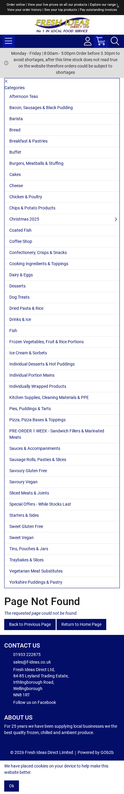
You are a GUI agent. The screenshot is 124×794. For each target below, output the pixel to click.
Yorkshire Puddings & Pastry (35, 582)
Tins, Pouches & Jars (28, 548)
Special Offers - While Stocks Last (40, 504)
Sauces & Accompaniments (34, 448)
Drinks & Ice (20, 319)
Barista (16, 118)
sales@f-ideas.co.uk (32, 662)
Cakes (15, 174)
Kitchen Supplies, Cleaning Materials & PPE (49, 397)
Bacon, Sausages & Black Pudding (41, 107)
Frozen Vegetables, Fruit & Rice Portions (46, 341)
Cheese (16, 185)
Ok (11, 785)
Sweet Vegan (21, 537)
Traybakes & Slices (26, 559)
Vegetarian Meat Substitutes (36, 571)
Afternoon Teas (23, 96)
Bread (14, 129)
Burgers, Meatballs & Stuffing (36, 163)
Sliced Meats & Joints (29, 493)
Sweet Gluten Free (26, 526)
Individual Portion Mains (31, 375)
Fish (13, 330)
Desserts (17, 286)
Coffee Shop (20, 241)
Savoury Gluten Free (28, 470)
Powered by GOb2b (96, 752)
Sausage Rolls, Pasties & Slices (37, 459)
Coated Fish (20, 230)
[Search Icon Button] (115, 41)
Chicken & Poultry (25, 196)
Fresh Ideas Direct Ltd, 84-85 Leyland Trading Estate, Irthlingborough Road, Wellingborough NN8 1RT (41, 682)
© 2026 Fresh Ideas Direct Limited (41, 752)
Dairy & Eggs (21, 274)
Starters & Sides (24, 515)
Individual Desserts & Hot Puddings (42, 364)
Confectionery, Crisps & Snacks (38, 252)
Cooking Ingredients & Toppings (38, 263)
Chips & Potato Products (32, 208)
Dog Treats (19, 297)
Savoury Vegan (23, 481)
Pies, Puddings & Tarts (30, 408)
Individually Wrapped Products (37, 386)
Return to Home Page (81, 624)
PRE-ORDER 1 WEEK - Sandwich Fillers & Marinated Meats (56, 434)
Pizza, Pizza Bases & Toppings (37, 419)
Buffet (15, 152)
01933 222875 (27, 654)
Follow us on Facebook (34, 702)
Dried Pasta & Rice (26, 308)
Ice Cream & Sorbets (28, 352)
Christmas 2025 (24, 219)
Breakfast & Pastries (28, 141)
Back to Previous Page (30, 624)
